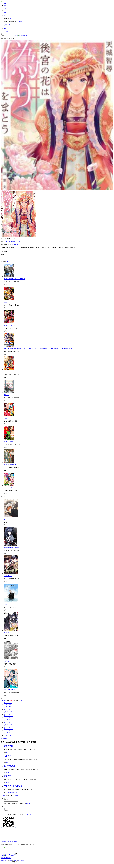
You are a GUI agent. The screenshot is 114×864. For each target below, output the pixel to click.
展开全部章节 (4, 738)
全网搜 (25, 35)
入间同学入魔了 (8, 488)
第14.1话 (8, 720)
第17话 (8, 706)
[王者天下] (9, 369)
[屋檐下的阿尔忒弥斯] (11, 687)
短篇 (7, 782)
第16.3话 (8, 707)
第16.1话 (8, 711)
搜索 (16, 35)
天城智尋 (13, 241)
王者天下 (6, 371)
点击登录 (21, 21)
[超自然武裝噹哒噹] (9, 439)
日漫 (5, 8)
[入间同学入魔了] (9, 485)
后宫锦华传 (8, 746)
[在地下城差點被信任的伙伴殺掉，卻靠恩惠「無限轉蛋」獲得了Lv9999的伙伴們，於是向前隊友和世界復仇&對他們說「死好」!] (9, 346)
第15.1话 (8, 716)
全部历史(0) (7, 24)
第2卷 (7, 772)
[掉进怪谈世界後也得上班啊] (10, 545)
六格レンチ (7, 241)
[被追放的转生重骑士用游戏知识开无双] (9, 276)
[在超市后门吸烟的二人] (9, 462)
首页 (5, 3)
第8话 (7, 762)
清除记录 (11, 18)
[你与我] (11, 516)
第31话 (8, 752)
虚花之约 (7, 776)
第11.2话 (8, 733)
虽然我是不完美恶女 (9, 325)
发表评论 (28, 803)
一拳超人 (6, 418)
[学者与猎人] (11, 658)
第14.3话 (8, 717)
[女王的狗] (11, 630)
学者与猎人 (7, 661)
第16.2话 (8, 709)
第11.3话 (8, 732)
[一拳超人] (9, 415)
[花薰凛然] (9, 392)
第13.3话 (8, 722)
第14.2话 (8, 719)
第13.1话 (8, 725)
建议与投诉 (9, 841)
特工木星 (6, 604)
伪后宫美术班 (9, 766)
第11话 (8, 735)
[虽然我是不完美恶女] (9, 323)
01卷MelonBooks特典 (12, 792)
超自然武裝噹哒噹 (9, 441)
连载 (4, 700)
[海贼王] (9, 299)
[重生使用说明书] (11, 573)
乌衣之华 (7, 756)
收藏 (2, 855)
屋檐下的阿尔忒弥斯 (9, 689)
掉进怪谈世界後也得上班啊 (11, 547)
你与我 (5, 519)
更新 (5, 5)
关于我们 (3, 841)
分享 (2, 860)
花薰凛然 (6, 395)
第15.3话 (8, 712)
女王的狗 (6, 632)
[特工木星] (11, 602)
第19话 (12, 700)
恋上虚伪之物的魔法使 (13, 786)
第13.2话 (8, 724)
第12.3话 (8, 727)
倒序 (21, 700)
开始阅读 (5, 855)
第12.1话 (8, 730)
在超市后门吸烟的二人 (10, 464)
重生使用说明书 (8, 576)
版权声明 (14, 841)
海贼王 (5, 302)
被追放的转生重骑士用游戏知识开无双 (14, 279)
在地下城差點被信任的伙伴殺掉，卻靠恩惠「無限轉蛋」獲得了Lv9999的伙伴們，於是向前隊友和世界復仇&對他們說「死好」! (38, 348)
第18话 (8, 704)
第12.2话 (8, 729)
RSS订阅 (5, 860)
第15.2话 (8, 714)
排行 (5, 7)
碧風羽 (18, 241)
